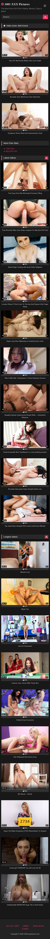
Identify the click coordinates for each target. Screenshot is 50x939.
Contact (25, 929)
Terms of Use (38, 926)
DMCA (26, 926)
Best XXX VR (11, 151)
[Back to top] (42, 932)
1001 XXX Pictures (17, 4)
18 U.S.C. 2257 (12, 926)
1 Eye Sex (10, 149)
